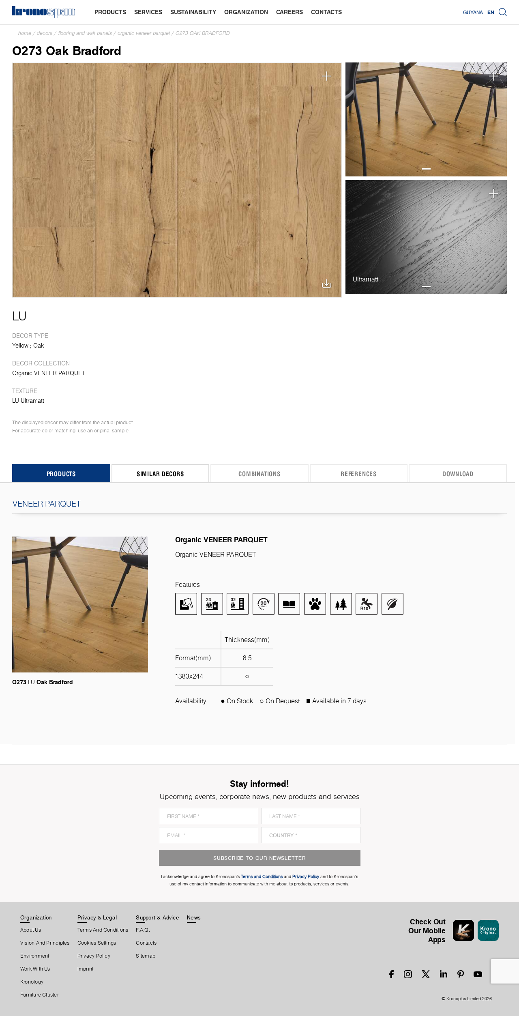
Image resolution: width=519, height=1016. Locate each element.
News (194, 917)
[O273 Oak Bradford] (177, 180)
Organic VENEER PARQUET (144, 33)
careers (289, 12)
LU (19, 315)
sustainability (193, 12)
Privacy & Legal (97, 917)
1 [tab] (426, 169)
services (148, 12)
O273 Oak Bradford (203, 33)
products (110, 12)
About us (30, 930)
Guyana (473, 12)
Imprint (85, 969)
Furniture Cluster (39, 995)
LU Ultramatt (28, 401)
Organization (36, 917)
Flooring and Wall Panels (85, 33)
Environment (34, 956)
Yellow (20, 346)
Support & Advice (157, 917)
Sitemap (145, 956)
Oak (38, 346)
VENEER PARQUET (47, 503)
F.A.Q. (143, 930)
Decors (44, 33)
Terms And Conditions (102, 930)
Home (24, 33)
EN (490, 12)
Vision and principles (45, 943)
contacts (326, 12)
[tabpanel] (426, 119)
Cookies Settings (96, 943)
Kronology (31, 982)
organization (246, 12)
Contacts (146, 943)
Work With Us (35, 969)
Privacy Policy (93, 956)
